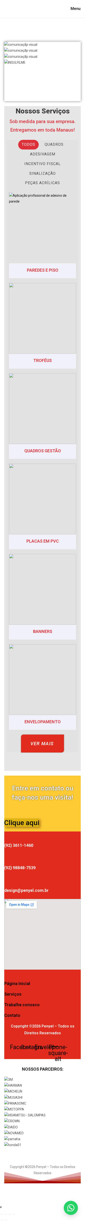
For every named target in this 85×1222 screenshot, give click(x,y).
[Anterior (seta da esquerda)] (1, 1220)
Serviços (12, 994)
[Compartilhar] (9, 1214)
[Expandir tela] (5, 1214)
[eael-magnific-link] (42, 228)
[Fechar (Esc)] (13, 1214)
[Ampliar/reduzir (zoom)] (1, 1214)
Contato (12, 1015)
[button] (42, 74)
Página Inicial (17, 983)
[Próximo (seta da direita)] (5, 1220)
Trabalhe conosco (22, 1004)
